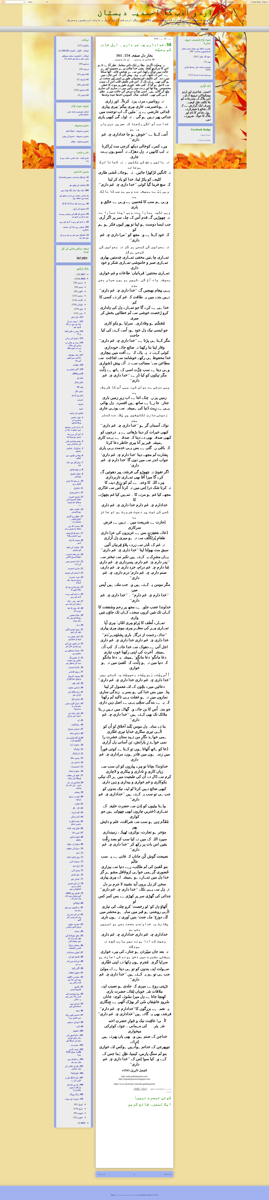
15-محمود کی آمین (81, 208)
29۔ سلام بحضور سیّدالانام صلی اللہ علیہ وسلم (74, 618)
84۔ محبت (78, 931)
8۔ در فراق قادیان (76, 469)
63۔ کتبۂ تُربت (77, 812)
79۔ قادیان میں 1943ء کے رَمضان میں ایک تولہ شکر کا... (74, 896)
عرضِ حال (79, 391)
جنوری (80, 1117)
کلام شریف (84, 79)
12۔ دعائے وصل (76, 492)
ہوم (134, 1174)
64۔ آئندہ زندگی (77, 816)
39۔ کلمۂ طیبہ (77, 683)
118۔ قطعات (78, 365)
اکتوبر (80, 291)
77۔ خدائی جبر (77, 879)
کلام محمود (84, 90)
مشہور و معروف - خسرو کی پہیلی (75, 136)
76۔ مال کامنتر (77, 874)
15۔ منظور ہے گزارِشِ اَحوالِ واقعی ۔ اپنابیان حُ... (74, 519)
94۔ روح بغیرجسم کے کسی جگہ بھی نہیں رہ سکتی (74, 996)
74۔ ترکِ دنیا (78, 866)
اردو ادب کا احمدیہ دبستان (155, 12)
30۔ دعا (79, 625)
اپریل (80, 1104)
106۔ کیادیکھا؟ (77, 1073)
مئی (81, 313)
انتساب (80, 400)
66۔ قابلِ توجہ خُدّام (75, 828)
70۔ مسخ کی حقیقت (74, 848)
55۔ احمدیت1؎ (76, 766)
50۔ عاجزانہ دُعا (76, 745)
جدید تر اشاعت (167, 1174)
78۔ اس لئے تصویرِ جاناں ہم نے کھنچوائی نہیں (75, 886)
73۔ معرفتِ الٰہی (76, 861)
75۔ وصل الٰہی (77, 870)
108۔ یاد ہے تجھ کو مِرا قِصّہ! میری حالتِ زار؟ (75, 1087)
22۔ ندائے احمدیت (75, 568)
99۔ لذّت (79, 1026)
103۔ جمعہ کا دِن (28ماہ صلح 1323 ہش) (74, 1052)
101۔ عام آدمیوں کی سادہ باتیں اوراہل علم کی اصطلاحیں (74, 1038)
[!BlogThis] (143, 1089)
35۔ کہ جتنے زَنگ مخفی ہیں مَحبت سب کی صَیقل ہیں (74, 660)
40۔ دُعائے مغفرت (75, 687)
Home (204, 29)
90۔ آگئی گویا (77, 968)
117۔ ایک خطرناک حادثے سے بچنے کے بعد (75, 358)
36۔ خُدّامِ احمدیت (75, 667)
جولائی (79, 304)
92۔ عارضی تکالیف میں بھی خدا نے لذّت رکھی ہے (75, 979)
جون (81, 309)
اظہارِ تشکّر (79, 382)
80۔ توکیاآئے (78, 903)
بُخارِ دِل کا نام (77, 395)
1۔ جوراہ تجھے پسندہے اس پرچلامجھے (77, 420)
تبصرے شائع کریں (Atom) (130, 1179)
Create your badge (204, 140)
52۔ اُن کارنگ (77, 753)
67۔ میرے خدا (77, 832)
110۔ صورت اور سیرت (74, 1099)
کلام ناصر (85, 95)
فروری (80, 1113)
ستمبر (80, 295)
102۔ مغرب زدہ (76, 1045)
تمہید (81, 408)
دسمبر (80, 282)
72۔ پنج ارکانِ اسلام (75, 857)
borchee (156, 1195)
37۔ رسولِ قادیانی (76, 671)
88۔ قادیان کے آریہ (75, 956)
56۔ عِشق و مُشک (76, 771)
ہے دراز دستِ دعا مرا (202, 75)
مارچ (80, 1108)
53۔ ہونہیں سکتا (76, 758)
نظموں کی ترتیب (76, 413)
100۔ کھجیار (78, 1031)
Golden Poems (205, 135)
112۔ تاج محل (77, 317)
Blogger (113, 1195)
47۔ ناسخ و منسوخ (75, 729)
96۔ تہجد (79, 1010)
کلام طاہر (85, 84)
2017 (82, 274)
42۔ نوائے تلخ (77, 699)
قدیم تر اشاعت (101, 1174)
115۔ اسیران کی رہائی (74, 338)
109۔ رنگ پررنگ (76, 1094)
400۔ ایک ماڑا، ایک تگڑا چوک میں (75, 190)
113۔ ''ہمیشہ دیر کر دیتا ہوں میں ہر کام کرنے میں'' (74, 324)
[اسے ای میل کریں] (145, 1089)
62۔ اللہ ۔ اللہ (77, 808)
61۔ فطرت (79, 803)
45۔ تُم (80, 720)
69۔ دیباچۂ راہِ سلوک (75, 844)
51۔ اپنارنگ (78, 749)
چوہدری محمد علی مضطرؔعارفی (197, 67)
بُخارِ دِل (80, 378)
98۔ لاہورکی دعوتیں (75, 1022)
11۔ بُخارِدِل (78, 488)
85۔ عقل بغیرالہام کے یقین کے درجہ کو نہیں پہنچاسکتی (74, 938)
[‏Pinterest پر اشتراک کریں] (135, 1089)
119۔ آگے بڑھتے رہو (75, 369)
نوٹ (209, 62)
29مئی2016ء (77, 373)
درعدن (86, 69)
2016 (82, 278)
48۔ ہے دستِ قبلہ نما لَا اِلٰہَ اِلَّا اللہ (75, 203)
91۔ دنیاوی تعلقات (75, 972)
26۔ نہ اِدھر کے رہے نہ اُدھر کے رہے (74, 222)
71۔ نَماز (79, 853)
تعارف (80, 404)
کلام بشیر (85, 74)
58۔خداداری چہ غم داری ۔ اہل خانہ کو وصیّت (74, 785)
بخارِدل (167, 1092)
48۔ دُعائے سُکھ (76, 733)
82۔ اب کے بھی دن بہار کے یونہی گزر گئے (75, 917)
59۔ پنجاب (78, 792)
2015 (82, 1123)
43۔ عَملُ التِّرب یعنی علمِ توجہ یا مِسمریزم (74, 706)
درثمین (86, 64)
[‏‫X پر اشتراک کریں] (140, 1089)
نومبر (80, 287)
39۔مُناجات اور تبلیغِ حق (79, 185)
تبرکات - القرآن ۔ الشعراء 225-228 (75, 50)
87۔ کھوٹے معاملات (75, 952)
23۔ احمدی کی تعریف (74, 573)
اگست (80, 300)
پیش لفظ (80, 387)
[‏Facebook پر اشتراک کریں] (137, 1089)
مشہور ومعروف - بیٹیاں (80, 141)
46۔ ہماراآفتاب (77, 724)
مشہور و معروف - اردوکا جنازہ (77, 131)
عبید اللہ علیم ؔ (205, 56)
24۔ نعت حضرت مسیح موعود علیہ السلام (75, 580)
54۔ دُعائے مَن (77, 762)
